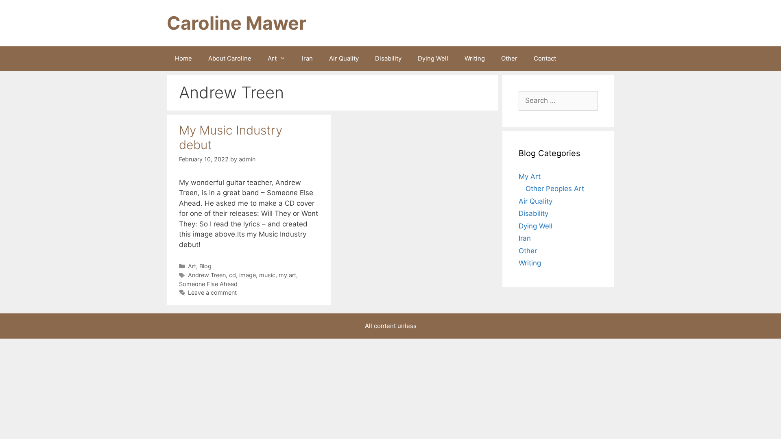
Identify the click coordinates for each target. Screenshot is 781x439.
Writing (475, 58)
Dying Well (433, 58)
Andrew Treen (207, 275)
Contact (545, 58)
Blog (205, 266)
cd (232, 275)
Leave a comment (212, 292)
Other (509, 58)
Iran (307, 58)
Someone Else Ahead (208, 283)
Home (183, 58)
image (247, 275)
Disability (388, 58)
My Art (530, 176)
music (267, 275)
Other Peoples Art (555, 189)
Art (272, 58)
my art (287, 275)
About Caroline (229, 58)
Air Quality (344, 58)
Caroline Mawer (236, 23)
